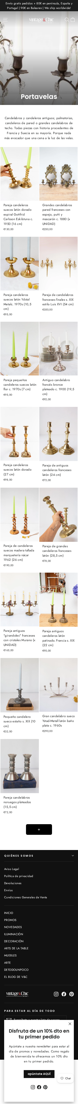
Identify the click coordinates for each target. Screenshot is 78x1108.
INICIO (8, 913)
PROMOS (10, 920)
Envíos (8, 890)
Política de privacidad (18, 876)
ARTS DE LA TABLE (16, 948)
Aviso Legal (11, 869)
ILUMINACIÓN (13, 934)
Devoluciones (13, 883)
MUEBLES (10, 955)
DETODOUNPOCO (16, 970)
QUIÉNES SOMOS (19, 855)
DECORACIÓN (14, 941)
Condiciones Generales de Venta (25, 897)
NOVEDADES (13, 927)
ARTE (7, 963)
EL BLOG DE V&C (15, 977)
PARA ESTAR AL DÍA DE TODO (29, 1010)
